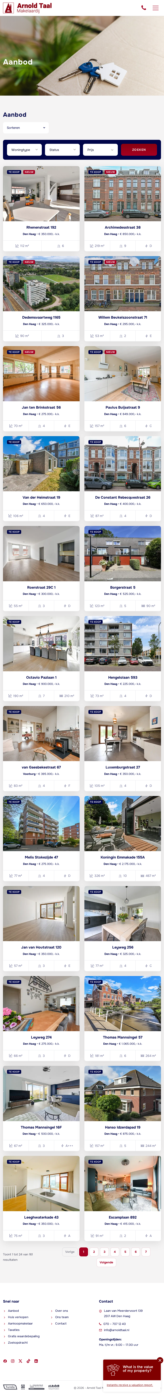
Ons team (62, 1317)
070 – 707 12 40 (114, 1324)
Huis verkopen (18, 1317)
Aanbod (13, 1311)
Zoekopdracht (18, 1343)
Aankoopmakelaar (20, 1323)
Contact (61, 1323)
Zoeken (139, 150)
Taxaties (14, 1330)
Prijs (90, 150)
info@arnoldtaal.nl (116, 1330)
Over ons (61, 1311)
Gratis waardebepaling (24, 1336)
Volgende (106, 1262)
